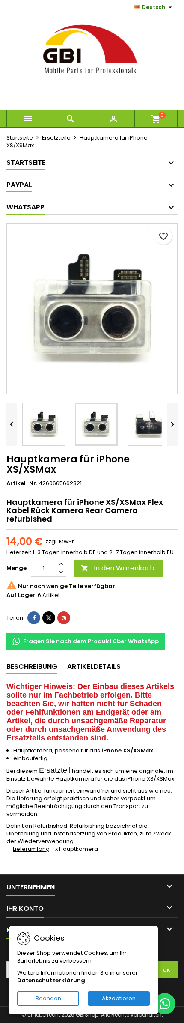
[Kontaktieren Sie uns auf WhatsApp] (164, 1003)
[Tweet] (48, 617)
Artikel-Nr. (21, 483)
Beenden (48, 998)
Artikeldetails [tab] (94, 666)
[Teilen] (33, 617)
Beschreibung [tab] (31, 666)
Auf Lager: (21, 595)
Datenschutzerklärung (51, 980)
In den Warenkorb (117, 568)
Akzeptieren (119, 998)
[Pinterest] (63, 617)
